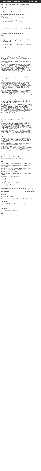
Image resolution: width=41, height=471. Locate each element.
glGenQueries (8, 198)
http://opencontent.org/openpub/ (15, 205)
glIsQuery (29, 198)
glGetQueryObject (16, 198)
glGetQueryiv (23, 198)
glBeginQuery (3, 196)
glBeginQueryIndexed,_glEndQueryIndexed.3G (19, 1)
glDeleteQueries (10, 196)
